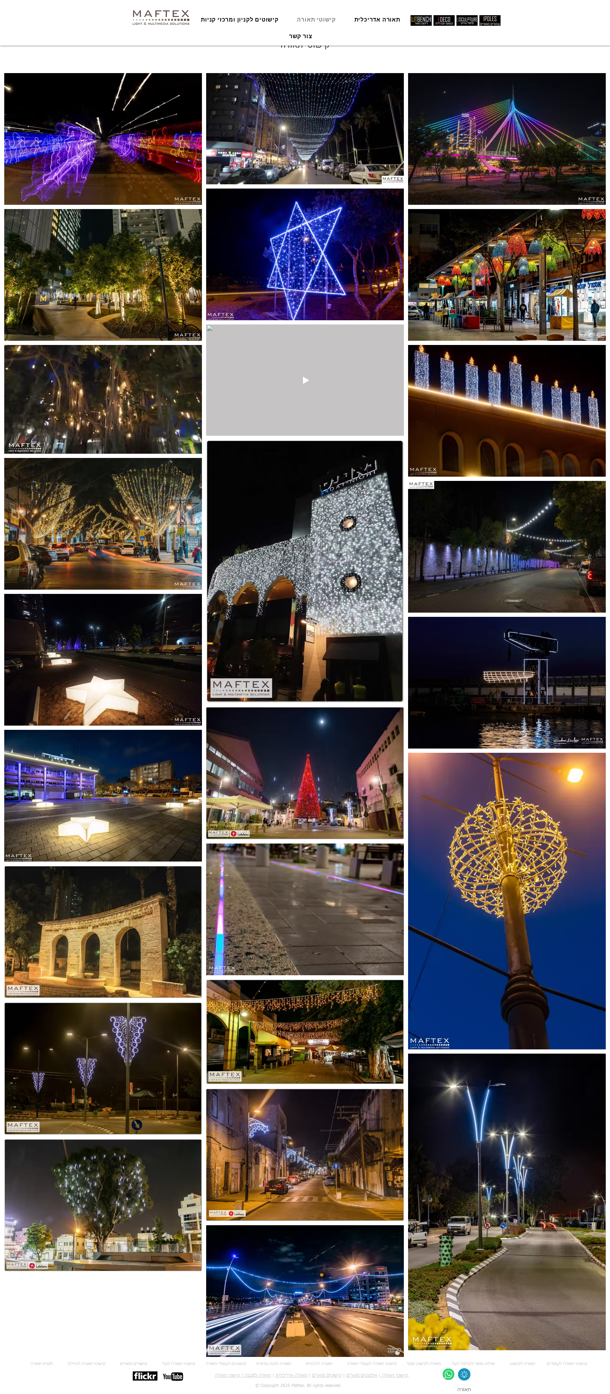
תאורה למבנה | (255, 1376)
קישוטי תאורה (395, 1376)
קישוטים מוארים (327, 1376)
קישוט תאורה (227, 1376)
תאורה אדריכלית (291, 1376)
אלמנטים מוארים (361, 1376)
